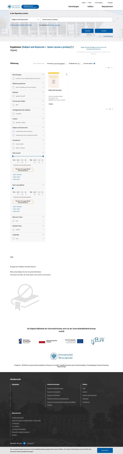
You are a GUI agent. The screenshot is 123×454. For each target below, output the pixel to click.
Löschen (87, 31)
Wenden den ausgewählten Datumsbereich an (23, 169)
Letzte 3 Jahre (16, 177)
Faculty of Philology (53, 395)
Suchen (103, 31)
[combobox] (77, 19)
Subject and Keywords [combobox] (20, 19)
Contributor (86, 402)
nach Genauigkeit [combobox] (59, 63)
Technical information (19, 429)
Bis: (31, 160)
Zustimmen (105, 450)
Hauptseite (15, 384)
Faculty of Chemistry (53, 392)
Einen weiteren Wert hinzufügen (22, 25)
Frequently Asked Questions (21, 432)
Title (83, 388)
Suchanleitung (108, 36)
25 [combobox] (78, 63)
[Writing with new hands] (55, 80)
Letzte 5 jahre (16, 179)
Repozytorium (107, 6)
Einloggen (110, 2)
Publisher (85, 399)
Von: (14, 160)
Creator (84, 392)
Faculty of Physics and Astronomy (58, 399)
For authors (15, 426)
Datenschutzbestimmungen (25, 451)
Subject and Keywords (89, 395)
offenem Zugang (54, 25)
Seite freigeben (99, 2)
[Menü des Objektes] (66, 74)
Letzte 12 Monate (17, 174)
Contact (14, 435)
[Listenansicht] (94, 63)
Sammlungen (73, 6)
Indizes (90, 6)
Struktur (51, 104)
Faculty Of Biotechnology (55, 388)
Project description (18, 418)
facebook (30, 443)
